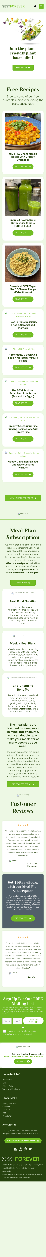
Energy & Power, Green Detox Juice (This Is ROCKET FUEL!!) (23, 222)
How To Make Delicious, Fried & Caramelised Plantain (23, 324)
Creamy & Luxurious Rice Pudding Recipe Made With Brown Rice (23, 428)
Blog (4, 1113)
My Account (7, 1080)
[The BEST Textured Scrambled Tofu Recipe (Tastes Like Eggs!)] (23, 383)
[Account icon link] (35, 6)
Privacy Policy (8, 1086)
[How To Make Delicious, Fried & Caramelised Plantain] (23, 315)
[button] (23, 166)
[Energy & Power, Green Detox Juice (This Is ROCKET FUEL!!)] (23, 197)
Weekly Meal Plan (9, 1103)
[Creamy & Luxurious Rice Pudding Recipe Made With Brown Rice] (23, 419)
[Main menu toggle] (41, 6)
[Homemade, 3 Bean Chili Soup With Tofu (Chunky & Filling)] (23, 349)
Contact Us (6, 1106)
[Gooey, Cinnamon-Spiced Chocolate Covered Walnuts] (23, 454)
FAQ (4, 1083)
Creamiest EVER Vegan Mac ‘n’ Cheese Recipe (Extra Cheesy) (23, 289)
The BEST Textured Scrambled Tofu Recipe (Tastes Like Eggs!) (23, 393)
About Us (6, 1110)
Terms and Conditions (11, 1089)
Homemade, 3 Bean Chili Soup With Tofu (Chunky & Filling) (23, 357)
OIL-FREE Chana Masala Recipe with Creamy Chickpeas (23, 156)
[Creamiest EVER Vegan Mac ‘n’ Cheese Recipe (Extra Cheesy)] (23, 264)
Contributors (7, 1116)
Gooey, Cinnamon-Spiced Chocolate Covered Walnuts (23, 464)
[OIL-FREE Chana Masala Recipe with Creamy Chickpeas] (23, 131)
